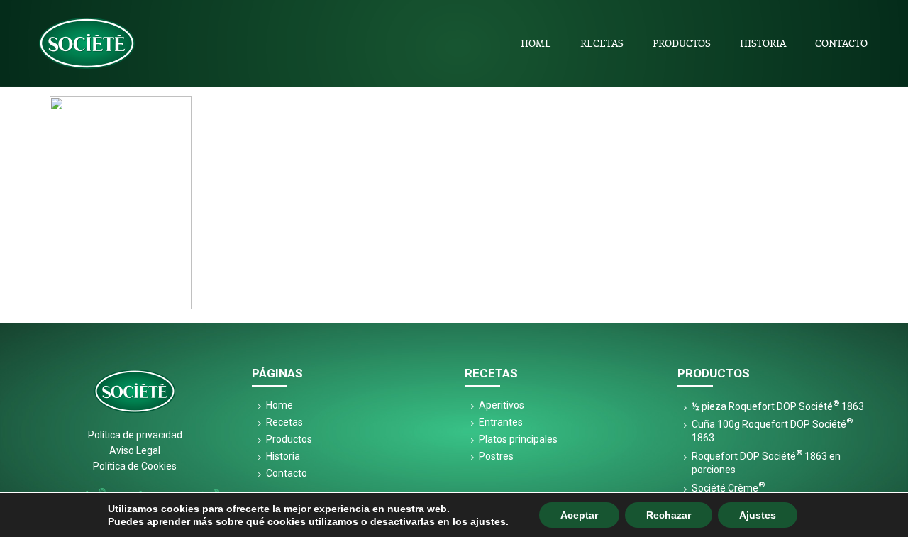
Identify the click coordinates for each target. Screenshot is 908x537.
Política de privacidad (135, 435)
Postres (496, 456)
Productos (682, 43)
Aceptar (579, 515)
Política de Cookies (135, 466)
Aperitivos (501, 405)
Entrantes (501, 422)
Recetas (602, 43)
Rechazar (668, 515)
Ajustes (757, 515)
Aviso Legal (134, 450)
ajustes (488, 521)
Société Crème (728, 488)
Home (536, 43)
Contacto (841, 43)
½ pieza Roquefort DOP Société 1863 (778, 406)
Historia (763, 43)
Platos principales (518, 439)
